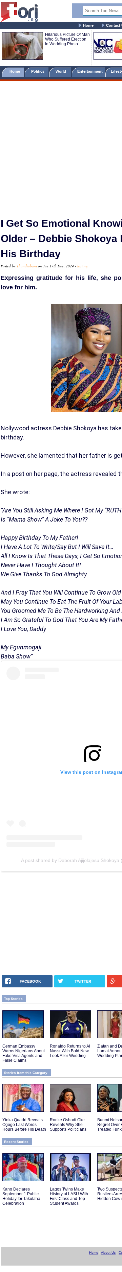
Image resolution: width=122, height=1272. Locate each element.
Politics (38, 71)
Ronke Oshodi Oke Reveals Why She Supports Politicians (68, 1125)
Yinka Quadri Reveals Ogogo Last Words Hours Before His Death (24, 1125)
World (62, 71)
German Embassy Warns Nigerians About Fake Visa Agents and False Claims (23, 1053)
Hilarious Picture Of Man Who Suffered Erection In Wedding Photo (67, 39)
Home (88, 25)
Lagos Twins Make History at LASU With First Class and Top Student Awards (69, 1196)
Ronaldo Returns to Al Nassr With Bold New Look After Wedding (70, 1051)
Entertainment (90, 71)
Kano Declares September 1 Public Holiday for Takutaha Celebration (21, 1196)
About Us (108, 1252)
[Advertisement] (61, 146)
